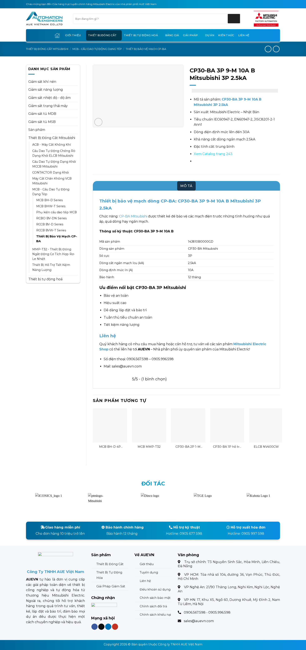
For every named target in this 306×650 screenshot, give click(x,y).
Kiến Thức (226, 35)
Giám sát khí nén (42, 82)
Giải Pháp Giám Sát (110, 586)
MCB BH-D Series (49, 200)
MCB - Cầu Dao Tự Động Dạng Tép (97, 49)
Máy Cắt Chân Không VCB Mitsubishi (52, 181)
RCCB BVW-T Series (51, 230)
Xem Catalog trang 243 (213, 154)
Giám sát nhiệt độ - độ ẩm (49, 98)
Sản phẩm (36, 130)
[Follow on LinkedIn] (108, 627)
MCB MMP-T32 (149, 447)
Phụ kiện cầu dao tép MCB (56, 212)
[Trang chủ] (57, 35)
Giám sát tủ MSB (42, 122)
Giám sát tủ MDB (42, 114)
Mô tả (186, 186)
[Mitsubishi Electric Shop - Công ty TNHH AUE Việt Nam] (46, 18)
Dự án (209, 35)
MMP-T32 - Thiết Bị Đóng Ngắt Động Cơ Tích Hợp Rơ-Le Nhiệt (53, 254)
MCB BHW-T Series (50, 206)
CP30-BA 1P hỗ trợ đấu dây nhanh (227, 447)
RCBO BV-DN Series (51, 218)
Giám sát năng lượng (45, 90)
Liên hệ (244, 35)
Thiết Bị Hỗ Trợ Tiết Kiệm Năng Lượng (51, 267)
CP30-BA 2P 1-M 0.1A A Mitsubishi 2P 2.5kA (188, 447)
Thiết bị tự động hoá (141, 35)
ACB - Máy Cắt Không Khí (51, 144)
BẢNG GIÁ (172, 35)
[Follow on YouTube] (115, 627)
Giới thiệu (73, 35)
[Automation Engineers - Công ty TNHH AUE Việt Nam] (266, 18)
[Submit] (234, 18)
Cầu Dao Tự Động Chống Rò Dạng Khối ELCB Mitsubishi (53, 153)
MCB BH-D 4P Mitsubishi (110, 447)
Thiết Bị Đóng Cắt (102, 35)
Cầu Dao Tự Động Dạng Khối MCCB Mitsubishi (54, 164)
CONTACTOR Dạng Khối (50, 172)
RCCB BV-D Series (49, 224)
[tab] (186, 186)
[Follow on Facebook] (94, 627)
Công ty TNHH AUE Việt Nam (180, 644)
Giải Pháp (190, 35)
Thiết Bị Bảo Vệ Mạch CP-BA (146, 49)
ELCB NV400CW (266, 447)
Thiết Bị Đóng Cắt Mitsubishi (47, 49)
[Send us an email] (101, 627)
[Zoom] (98, 122)
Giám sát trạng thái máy (48, 106)
